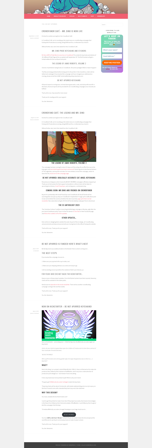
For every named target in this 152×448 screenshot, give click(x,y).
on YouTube (76, 211)
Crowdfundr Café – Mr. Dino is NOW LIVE (62, 31)
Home (48, 16)
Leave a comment (34, 38)
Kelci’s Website (82, 16)
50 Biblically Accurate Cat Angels (58, 382)
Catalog (71, 16)
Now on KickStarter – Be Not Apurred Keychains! (67, 306)
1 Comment (36, 250)
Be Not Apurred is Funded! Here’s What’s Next (65, 243)
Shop (92, 16)
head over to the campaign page (59, 173)
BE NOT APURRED (69, 414)
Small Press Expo (60, 186)
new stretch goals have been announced (62, 169)
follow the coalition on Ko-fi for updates (55, 213)
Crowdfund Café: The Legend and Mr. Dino (63, 112)
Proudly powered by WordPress (65, 445)
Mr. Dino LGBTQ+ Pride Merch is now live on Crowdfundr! (57, 55)
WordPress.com (91, 445)
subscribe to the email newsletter (59, 284)
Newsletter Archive (60, 16)
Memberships (101, 16)
